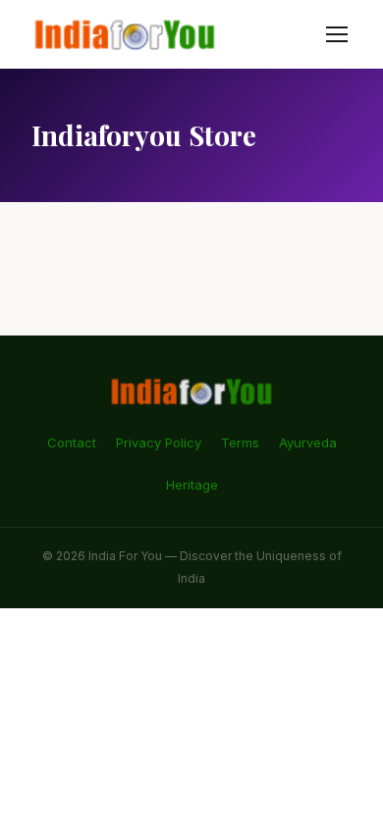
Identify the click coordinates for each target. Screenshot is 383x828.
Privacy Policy (158, 442)
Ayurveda (308, 442)
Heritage (192, 484)
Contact (71, 442)
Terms (240, 442)
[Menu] (337, 34)
